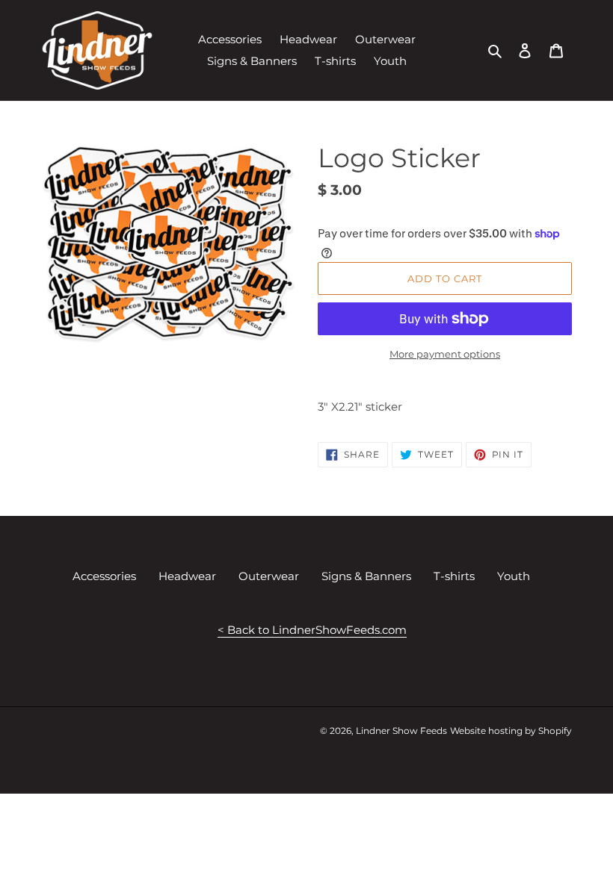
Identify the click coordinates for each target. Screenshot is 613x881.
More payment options (444, 354)
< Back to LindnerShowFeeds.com (312, 630)
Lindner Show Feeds (401, 730)
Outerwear (268, 576)
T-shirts (454, 576)
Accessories (104, 576)
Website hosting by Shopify (511, 730)
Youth (513, 576)
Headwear (187, 576)
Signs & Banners (366, 576)
